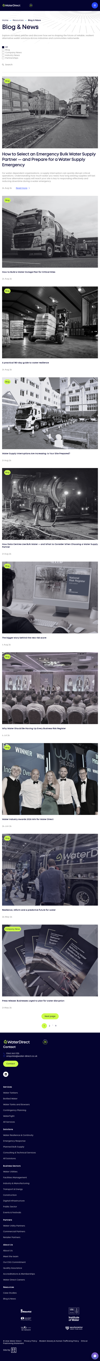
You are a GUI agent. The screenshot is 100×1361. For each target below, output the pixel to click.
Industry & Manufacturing (16, 1183)
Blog (7, 50)
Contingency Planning (14, 1110)
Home (5, 20)
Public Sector (10, 1206)
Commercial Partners (14, 1231)
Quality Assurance (12, 1268)
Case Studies (10, 1293)
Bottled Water (10, 1098)
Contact (10, 1063)
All (6, 47)
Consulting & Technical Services (19, 1152)
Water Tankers (10, 1092)
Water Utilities (10, 1171)
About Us (8, 1250)
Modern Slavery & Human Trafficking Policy (59, 1341)
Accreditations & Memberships (19, 1274)
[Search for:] (3, 64)
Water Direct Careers (14, 1279)
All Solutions (9, 1158)
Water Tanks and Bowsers (16, 1104)
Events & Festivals (12, 1212)
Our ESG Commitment (14, 1262)
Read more (21, 188)
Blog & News (9, 1298)
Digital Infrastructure (14, 1200)
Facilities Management (15, 1177)
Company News (13, 52)
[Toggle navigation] (95, 5)
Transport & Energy (13, 1189)
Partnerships (11, 58)
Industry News (12, 55)
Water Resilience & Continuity (18, 1135)
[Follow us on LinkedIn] (5, 1074)
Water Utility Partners (14, 1225)
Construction (10, 1195)
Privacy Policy (30, 1341)
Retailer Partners (11, 1237)
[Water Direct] (42, 5)
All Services (9, 1122)
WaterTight (8, 1116)
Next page (50, 1016)
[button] (95, 1356)
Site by (6, 1350)
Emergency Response (14, 1141)
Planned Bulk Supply (13, 1146)
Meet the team (10, 1256)
